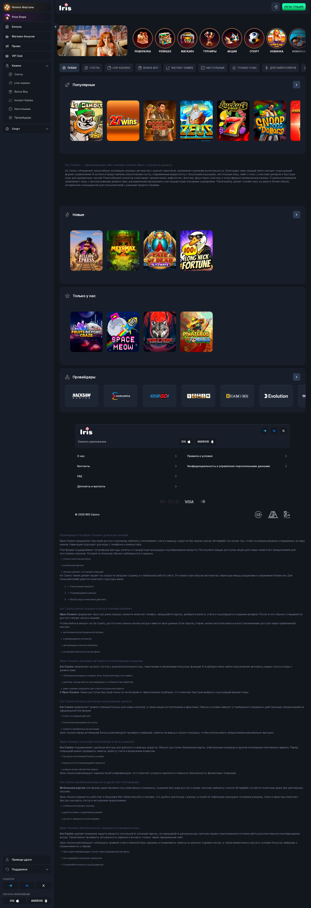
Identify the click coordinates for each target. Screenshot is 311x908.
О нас (81, 456)
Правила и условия (200, 456)
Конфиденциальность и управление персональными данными (228, 466)
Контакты (83, 466)
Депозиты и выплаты (91, 486)
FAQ (79, 476)
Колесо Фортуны (23, 7)
